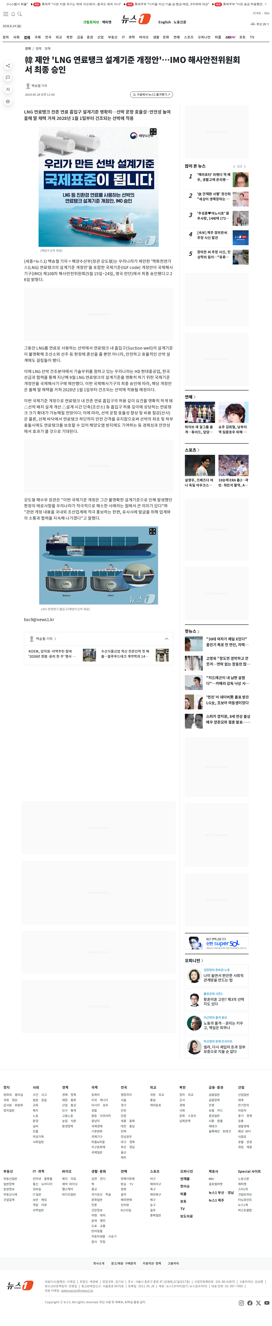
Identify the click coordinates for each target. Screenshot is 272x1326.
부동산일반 (10, 1179)
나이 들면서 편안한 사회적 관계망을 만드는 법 (224, 978)
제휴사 (213, 1171)
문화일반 (96, 1200)
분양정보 (8, 1189)
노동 (35, 1116)
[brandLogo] (136, 18)
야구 (153, 1179)
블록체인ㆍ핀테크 (220, 1131)
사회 (36, 1087)
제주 (123, 1158)
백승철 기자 (39, 86)
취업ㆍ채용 (245, 1147)
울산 (123, 1152)
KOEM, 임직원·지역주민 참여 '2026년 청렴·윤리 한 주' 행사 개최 (52, 654)
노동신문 (180, 22)
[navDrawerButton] (6, 13)
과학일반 (38, 1210)
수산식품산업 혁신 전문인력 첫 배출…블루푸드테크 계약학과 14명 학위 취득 (125, 654)
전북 (123, 1131)
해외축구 (155, 1195)
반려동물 (96, 1231)
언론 (94, 1205)
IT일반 (37, 1195)
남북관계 (184, 1121)
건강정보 (96, 1210)
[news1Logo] (20, 1285)
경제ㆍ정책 (69, 1095)
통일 (153, 1100)
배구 (153, 1200)
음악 (123, 1195)
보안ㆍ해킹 (40, 1200)
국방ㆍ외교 (157, 1095)
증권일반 (214, 1116)
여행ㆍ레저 (98, 1215)
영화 (123, 1189)
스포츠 (190, 450)
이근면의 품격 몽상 (215, 1018)
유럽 (94, 1111)
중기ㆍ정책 (245, 1116)
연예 (189, 397)
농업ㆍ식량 (69, 1121)
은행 (211, 1105)
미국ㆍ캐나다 (99, 1100)
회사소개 (98, 1263)
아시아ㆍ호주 (99, 1105)
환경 (35, 1121)
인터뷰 (125, 1205)
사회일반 (38, 1142)
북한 (182, 1087)
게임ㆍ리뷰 (40, 1205)
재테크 (213, 1126)
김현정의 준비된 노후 (217, 970)
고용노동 (67, 1116)
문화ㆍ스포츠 (187, 1116)
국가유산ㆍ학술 (101, 1195)
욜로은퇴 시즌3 (213, 994)
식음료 (242, 1137)
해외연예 (126, 1200)
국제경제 (96, 1126)
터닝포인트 (245, 1200)
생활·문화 (98, 1171)
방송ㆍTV (127, 1184)
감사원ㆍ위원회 (13, 1105)
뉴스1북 (243, 1205)
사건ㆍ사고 (40, 1095)
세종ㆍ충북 (128, 1121)
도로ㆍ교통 (98, 1226)
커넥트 (257, 13)
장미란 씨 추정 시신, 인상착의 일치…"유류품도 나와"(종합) (214, 257)
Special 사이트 (249, 1171)
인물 (35, 1131)
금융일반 (214, 1095)
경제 (28, 49)
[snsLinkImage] (241, 1302)
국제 (94, 1087)
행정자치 (126, 1095)
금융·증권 (216, 1087)
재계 (241, 1100)
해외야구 (155, 1184)
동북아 (95, 1095)
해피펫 (107, 22)
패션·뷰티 (244, 1131)
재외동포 (155, 1105)
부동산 (8, 1171)
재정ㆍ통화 (69, 1100)
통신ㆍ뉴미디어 (42, 1184)
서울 (123, 1100)
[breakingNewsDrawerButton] (13, 13)
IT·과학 (38, 1171)
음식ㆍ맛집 (98, 1242)
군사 (182, 1100)
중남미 (95, 1121)
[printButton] (8, 101)
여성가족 (38, 1137)
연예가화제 (128, 1179)
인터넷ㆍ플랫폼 (42, 1179)
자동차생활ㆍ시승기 (103, 1236)
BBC (211, 1179)
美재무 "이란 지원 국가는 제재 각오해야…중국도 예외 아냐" (57, 4)
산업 (241, 1087)
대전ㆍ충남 (128, 1126)
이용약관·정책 (152, 1263)
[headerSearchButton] (19, 13)
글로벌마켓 (215, 1184)
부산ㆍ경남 (128, 1147)
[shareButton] (8, 65)
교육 (35, 1105)
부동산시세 (10, 1195)
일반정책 (8, 1184)
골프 (153, 1210)
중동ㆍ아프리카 (101, 1116)
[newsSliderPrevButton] (234, 166)
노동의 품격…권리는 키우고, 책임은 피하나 (223, 1025)
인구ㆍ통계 (69, 1111)
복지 (35, 1111)
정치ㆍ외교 (186, 1095)
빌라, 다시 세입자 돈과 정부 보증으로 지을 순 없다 (224, 1049)
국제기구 (96, 1137)
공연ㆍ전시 (98, 1179)
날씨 (35, 1126)
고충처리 (173, 1263)
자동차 (242, 1111)
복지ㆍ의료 (69, 1179)
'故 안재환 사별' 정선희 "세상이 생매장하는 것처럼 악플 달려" (214, 199)
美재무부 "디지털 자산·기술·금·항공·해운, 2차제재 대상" (148, 4)
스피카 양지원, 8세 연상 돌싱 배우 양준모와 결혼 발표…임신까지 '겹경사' (228, 722)
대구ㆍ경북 (128, 1142)
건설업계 (8, 1200)
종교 (94, 1189)
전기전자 (243, 1105)
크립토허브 (91, 22)
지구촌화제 (98, 1147)
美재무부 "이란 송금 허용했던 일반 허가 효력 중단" (233, 4)
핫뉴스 (190, 631)
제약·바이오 (70, 1184)
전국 (124, 1087)
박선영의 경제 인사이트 (218, 1041)
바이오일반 (69, 1195)
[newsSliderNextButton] (245, 166)
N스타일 (126, 1210)
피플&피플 (98, 1142)
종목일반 (155, 1215)
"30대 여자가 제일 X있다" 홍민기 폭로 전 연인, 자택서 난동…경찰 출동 (227, 645)
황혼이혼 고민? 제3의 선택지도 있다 (224, 1001)
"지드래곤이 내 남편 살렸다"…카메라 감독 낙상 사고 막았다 (227, 683)
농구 (153, 1205)
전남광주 (126, 1137)
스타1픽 (243, 1189)
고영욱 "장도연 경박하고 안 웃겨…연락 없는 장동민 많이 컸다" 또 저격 (228, 664)
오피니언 (192, 960)
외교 (153, 1087)
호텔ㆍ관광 (245, 1142)
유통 (241, 1121)
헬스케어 (67, 1189)
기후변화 (96, 1131)
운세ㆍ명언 (98, 1221)
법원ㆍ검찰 (40, 1100)
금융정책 (214, 1100)
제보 (266, 13)
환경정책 (67, 1126)
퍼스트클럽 (245, 1210)
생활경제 (243, 1126)
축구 (153, 1189)
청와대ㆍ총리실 (13, 1095)
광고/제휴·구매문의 (123, 1263)
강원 (123, 1116)
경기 (123, 1105)
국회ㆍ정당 (10, 1100)
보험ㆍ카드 (216, 1111)
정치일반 (8, 1111)
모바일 (37, 1189)
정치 (6, 1087)
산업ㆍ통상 (69, 1105)
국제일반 (96, 1152)
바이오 (67, 1171)
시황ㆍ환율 (216, 1121)
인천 (123, 1111)
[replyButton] (8, 77)
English (165, 22)
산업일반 (243, 1095)
